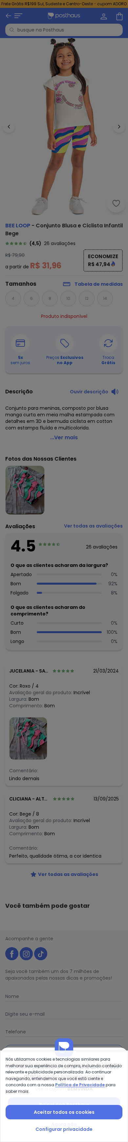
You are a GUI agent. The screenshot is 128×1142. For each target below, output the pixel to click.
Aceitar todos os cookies (64, 1112)
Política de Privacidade (80, 1085)
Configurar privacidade (64, 1129)
